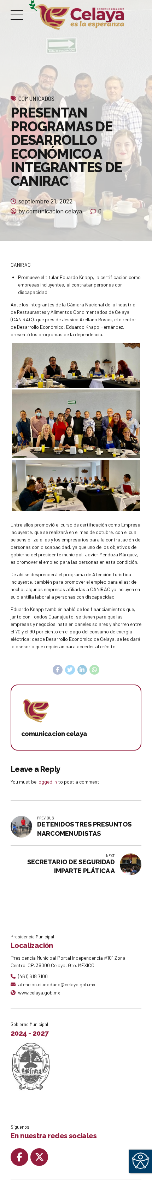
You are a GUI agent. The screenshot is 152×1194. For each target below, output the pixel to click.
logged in (47, 782)
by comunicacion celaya (50, 211)
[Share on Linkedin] (82, 670)
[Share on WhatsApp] (94, 670)
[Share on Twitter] (70, 670)
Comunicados (36, 98)
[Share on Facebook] (58, 670)
